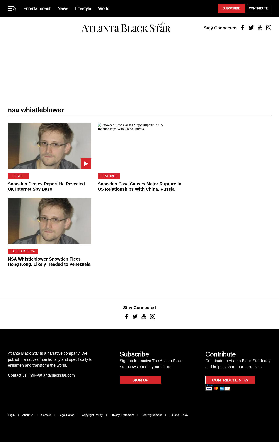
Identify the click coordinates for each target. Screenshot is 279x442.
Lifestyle (83, 8)
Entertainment (37, 8)
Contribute (258, 8)
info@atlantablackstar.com (52, 375)
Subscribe (231, 8)
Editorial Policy (178, 415)
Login (11, 415)
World (103, 8)
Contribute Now (230, 380)
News (63, 8)
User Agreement (151, 415)
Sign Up (140, 380)
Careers (46, 415)
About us (28, 415)
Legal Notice (66, 415)
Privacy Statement (122, 415)
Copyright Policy (92, 415)
